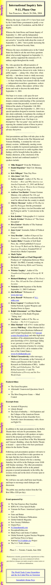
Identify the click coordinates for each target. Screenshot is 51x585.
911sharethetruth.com (19, 527)
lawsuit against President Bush (26, 334)
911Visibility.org (24, 540)
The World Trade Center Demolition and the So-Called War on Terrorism (25, 573)
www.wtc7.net (16, 294)
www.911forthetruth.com (21, 353)
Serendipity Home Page (25, 580)
